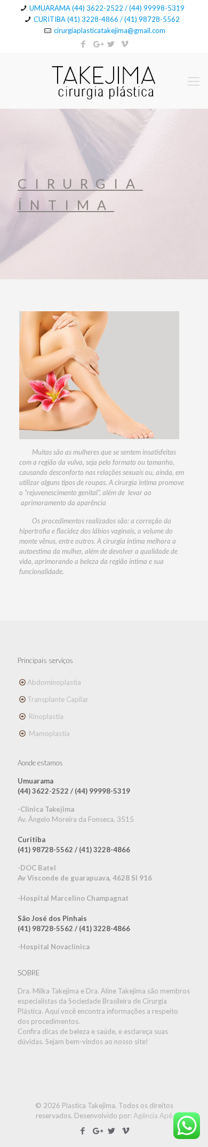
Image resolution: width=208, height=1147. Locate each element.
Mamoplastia (49, 733)
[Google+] (97, 44)
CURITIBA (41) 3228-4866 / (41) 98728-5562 (107, 19)
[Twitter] (111, 44)
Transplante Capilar (58, 699)
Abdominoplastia (54, 682)
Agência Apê (152, 1115)
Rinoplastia (46, 716)
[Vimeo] (125, 44)
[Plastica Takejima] (104, 80)
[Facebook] (83, 44)
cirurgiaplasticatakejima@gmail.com (109, 30)
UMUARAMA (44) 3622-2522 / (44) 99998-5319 (107, 8)
